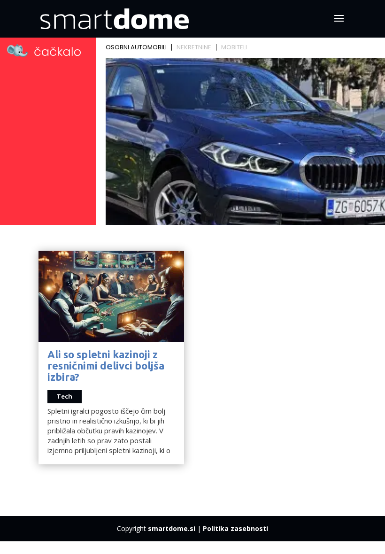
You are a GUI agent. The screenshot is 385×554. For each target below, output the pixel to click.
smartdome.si (171, 528)
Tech (64, 396)
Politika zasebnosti (235, 528)
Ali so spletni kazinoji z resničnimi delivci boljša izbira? (105, 365)
